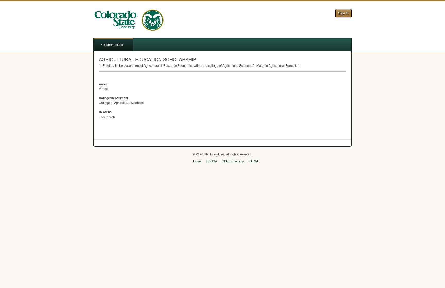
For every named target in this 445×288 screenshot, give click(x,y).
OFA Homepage (233, 161)
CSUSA (211, 161)
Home (197, 161)
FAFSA (253, 161)
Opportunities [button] (113, 44)
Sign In (343, 13)
